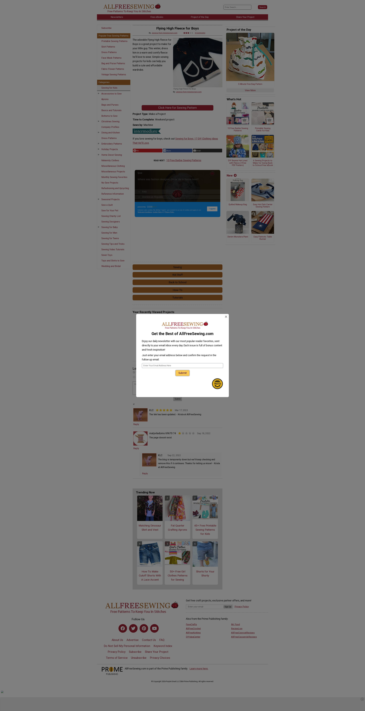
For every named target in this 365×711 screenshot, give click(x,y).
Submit (182, 373)
